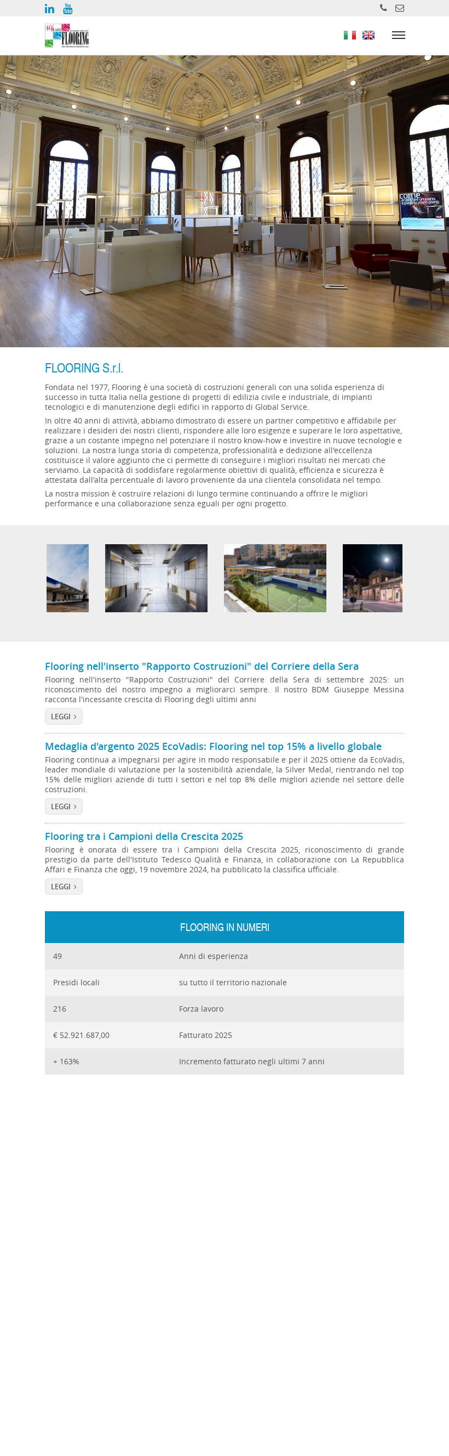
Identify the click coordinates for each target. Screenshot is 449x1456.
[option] (106, 578)
